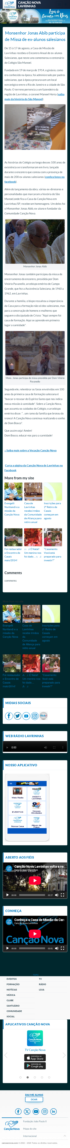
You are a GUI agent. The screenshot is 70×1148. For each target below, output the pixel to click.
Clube (10, 1000)
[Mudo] (57, 895)
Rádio (42, 984)
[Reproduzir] (7, 895)
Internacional (30, 1136)
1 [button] (20, 1077)
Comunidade (14, 1011)
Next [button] (64, 1056)
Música (11, 995)
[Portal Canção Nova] (9, 4)
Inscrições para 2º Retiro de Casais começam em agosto (52, 511)
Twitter (27, 1112)
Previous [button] (6, 1056)
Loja (41, 990)
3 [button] (35, 1077)
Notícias (12, 990)
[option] (35, 1042)
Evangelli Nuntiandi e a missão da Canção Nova (11, 509)
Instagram (45, 1112)
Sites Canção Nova (65, 4)
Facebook (18, 1112)
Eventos (12, 979)
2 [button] (28, 1077)
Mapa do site (29, 1128)
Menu (59, 4)
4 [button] (42, 1077)
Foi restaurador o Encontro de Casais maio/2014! (13, 554)
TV (40, 979)
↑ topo (35, 975)
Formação (13, 984)
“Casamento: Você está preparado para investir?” (52, 554)
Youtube (36, 1112)
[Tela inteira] (62, 895)
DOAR (34, 1099)
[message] (43, 715)
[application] (35, 880)
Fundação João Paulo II (35, 1121)
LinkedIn (53, 1112)
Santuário (13, 1006)
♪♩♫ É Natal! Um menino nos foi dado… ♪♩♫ (32, 552)
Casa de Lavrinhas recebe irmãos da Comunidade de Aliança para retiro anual (33, 512)
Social (11, 1016)
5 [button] (49, 1077)
